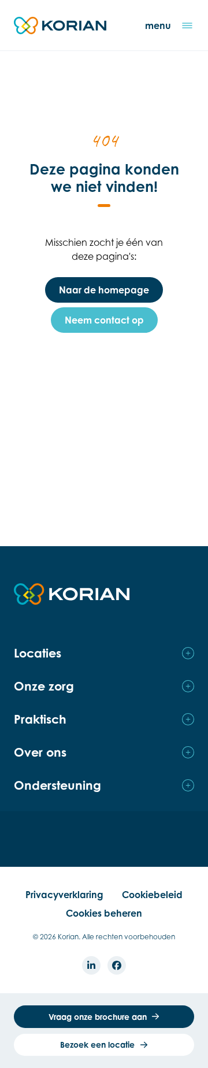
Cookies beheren (104, 913)
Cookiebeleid (152, 894)
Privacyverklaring (64, 894)
